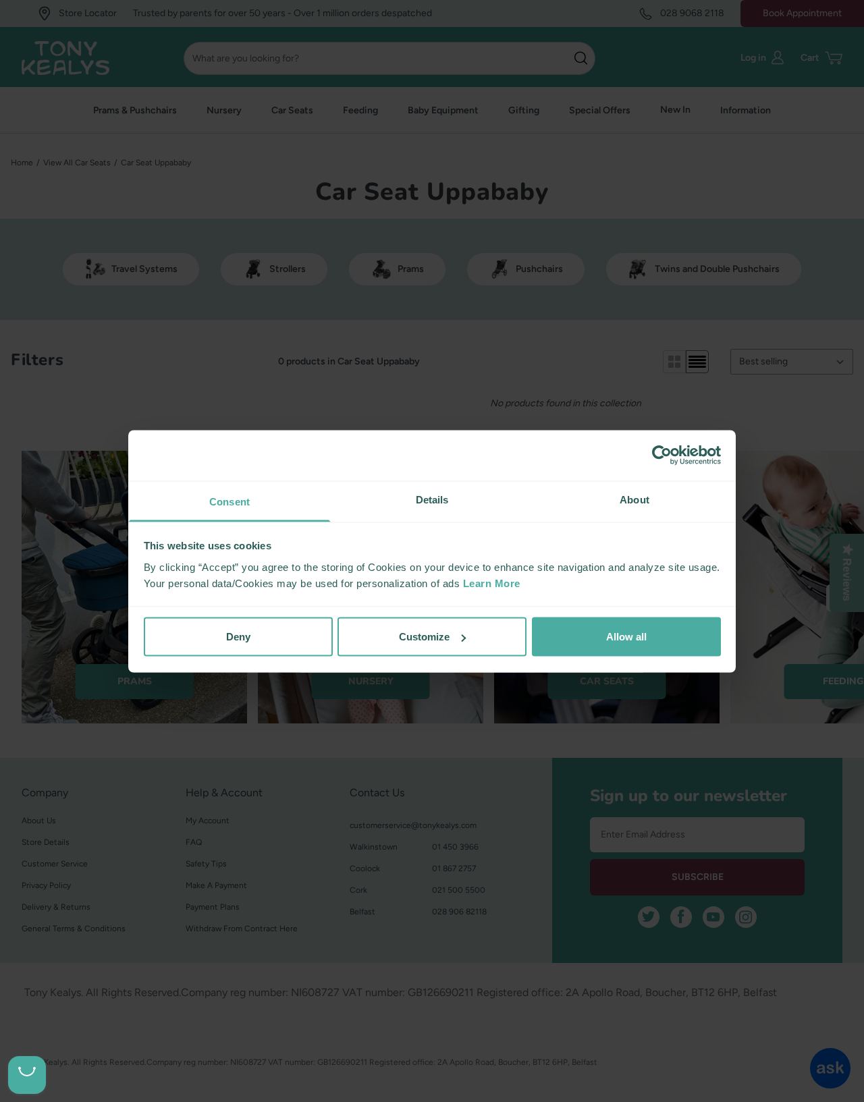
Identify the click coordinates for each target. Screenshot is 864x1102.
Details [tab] (432, 499)
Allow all (626, 636)
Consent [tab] (229, 501)
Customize (424, 636)
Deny (238, 636)
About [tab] (634, 499)
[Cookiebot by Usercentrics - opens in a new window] (662, 455)
